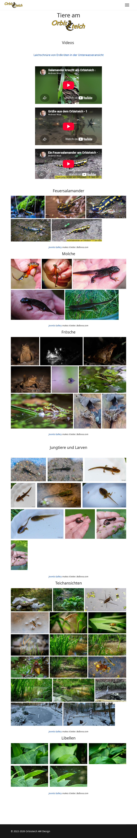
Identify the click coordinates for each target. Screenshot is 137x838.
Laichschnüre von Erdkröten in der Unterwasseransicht (69, 55)
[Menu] (127, 5)
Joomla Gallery (55, 247)
